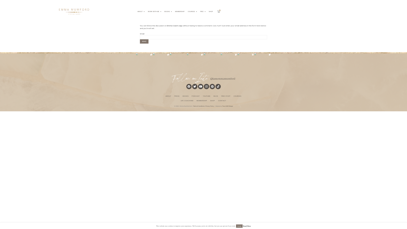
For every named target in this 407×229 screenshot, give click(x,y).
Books (167, 11)
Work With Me (153, 11)
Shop (211, 11)
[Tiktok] (218, 86)
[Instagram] (206, 86)
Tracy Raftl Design (227, 106)
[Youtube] (200, 86)
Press (177, 96)
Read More (247, 226)
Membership (180, 11)
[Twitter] (194, 86)
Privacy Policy (210, 106)
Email (142, 34)
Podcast (196, 96)
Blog (216, 96)
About (140, 11)
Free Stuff (225, 96)
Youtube (206, 96)
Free (202, 11)
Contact (222, 101)
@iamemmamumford (222, 78)
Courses (191, 11)
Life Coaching (187, 101)
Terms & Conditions (199, 106)
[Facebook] (189, 86)
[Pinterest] (212, 86)
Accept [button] (239, 226)
